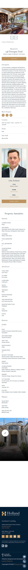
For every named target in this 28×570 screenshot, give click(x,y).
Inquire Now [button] (14, 58)
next (16, 37)
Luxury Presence (7, 561)
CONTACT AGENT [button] (14, 201)
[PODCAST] (14, 536)
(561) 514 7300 (14, 191)
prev (12, 37)
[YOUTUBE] (18, 536)
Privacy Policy (18, 564)
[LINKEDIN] (10, 536)
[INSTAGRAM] (7, 536)
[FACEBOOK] (3, 536)
